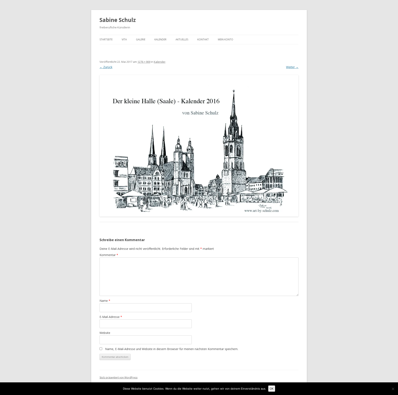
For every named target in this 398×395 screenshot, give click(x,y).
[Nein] (393, 389)
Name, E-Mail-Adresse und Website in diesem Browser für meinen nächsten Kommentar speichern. (171, 349)
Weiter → (292, 67)
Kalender (160, 39)
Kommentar (109, 255)
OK (272, 388)
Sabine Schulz (118, 20)
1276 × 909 (143, 62)
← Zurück (106, 67)
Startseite (106, 39)
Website (105, 333)
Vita (124, 39)
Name (105, 301)
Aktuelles (182, 39)
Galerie (140, 39)
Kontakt (203, 39)
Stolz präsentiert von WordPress (118, 377)
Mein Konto (225, 39)
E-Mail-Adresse (111, 317)
